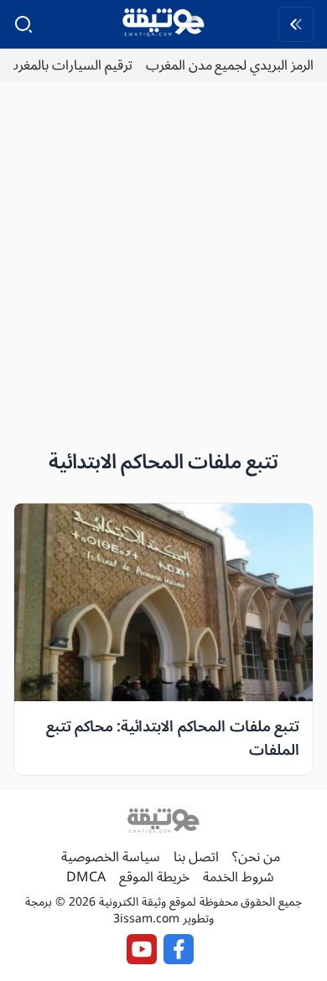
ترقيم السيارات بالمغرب (68, 65)
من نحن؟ (256, 857)
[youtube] (142, 949)
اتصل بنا (196, 857)
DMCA (86, 877)
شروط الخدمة (238, 877)
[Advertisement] (163, 259)
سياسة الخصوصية (110, 857)
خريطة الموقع (154, 877)
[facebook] (179, 949)
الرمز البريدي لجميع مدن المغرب (230, 65)
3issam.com (146, 918)
